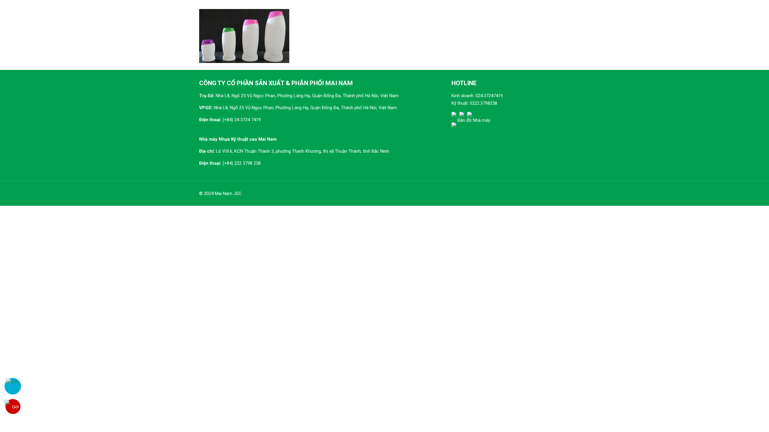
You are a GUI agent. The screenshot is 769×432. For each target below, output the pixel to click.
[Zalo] (13, 386)
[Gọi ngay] (12, 406)
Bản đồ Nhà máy (473, 120)
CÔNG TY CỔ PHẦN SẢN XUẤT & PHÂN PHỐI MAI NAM (276, 83)
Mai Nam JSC (228, 193)
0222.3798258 (483, 103)
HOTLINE (464, 83)
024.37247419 (489, 95)
